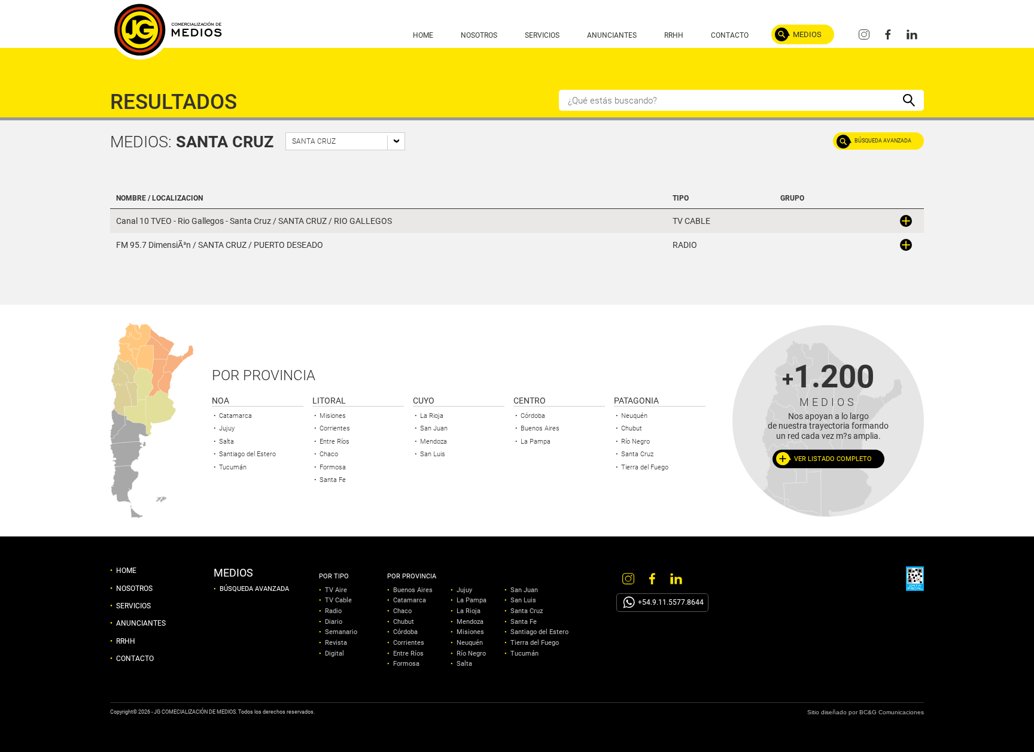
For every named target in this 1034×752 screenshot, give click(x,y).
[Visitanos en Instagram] (864, 35)
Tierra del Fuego (644, 467)
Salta (226, 441)
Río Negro (635, 441)
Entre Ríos (334, 441)
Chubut (631, 428)
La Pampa (536, 441)
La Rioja (431, 416)
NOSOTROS (479, 35)
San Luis (432, 454)
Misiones (333, 416)
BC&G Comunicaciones (891, 712)
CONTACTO (730, 35)
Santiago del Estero (247, 454)
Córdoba (533, 416)
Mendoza (433, 441)
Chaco (329, 454)
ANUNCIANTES (612, 35)
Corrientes (335, 428)
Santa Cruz (637, 454)
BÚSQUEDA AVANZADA (882, 141)
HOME (423, 35)
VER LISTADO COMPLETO (833, 459)
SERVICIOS (542, 35)
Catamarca (235, 416)
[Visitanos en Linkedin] (912, 35)
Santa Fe (333, 480)
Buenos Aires (540, 428)
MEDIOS (807, 34)
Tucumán (233, 467)
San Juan (434, 428)
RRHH (673, 35)
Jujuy (227, 428)
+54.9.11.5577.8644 (671, 602)
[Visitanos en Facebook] (888, 35)
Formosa (333, 467)
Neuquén (634, 416)
